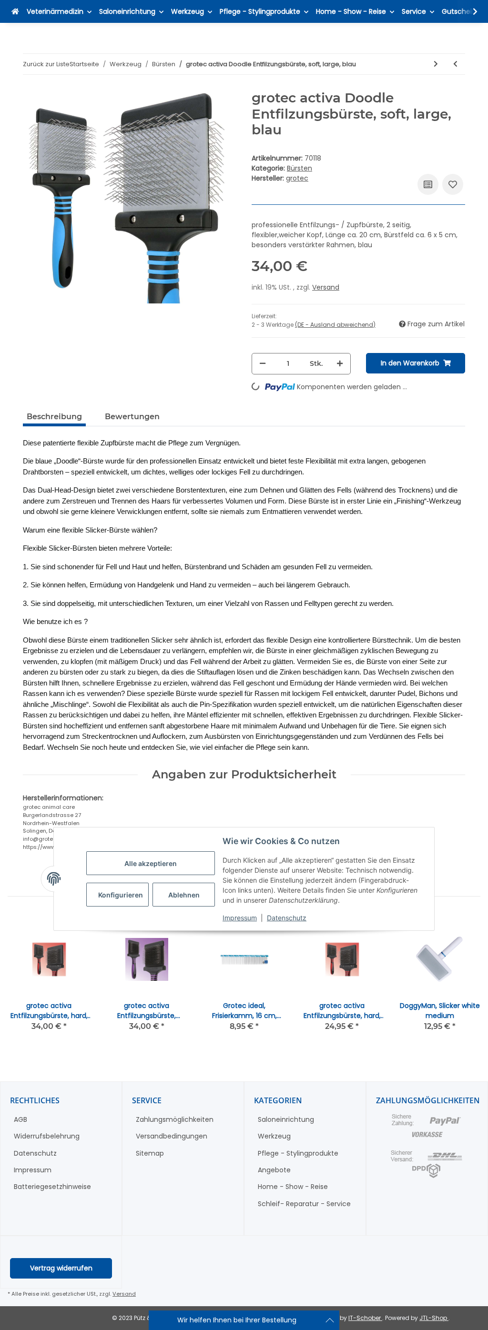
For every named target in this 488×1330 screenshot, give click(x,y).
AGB (20, 1119)
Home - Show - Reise (293, 1186)
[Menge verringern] (262, 363)
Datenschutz (286, 918)
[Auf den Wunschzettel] (452, 184)
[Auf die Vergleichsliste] (427, 184)
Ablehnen (184, 895)
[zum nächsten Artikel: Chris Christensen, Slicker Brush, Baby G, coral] (436, 64)
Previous (23, 981)
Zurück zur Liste (46, 64)
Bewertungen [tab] (132, 416)
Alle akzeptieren (150, 863)
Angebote (274, 1170)
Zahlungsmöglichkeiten (175, 1119)
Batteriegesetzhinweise (52, 1186)
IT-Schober (365, 1318)
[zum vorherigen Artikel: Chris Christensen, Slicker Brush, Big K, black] (455, 64)
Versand (325, 287)
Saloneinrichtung (286, 1119)
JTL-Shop (433, 1318)
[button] (469, 11)
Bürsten (299, 168)
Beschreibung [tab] (54, 416)
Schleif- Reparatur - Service (304, 1204)
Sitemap (150, 1153)
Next (465, 981)
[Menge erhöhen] (339, 363)
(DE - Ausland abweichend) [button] (335, 325)
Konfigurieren (120, 895)
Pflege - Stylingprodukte (298, 1153)
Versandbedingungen (171, 1136)
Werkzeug (274, 1136)
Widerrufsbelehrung (47, 1136)
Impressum (240, 918)
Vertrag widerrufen (61, 1268)
